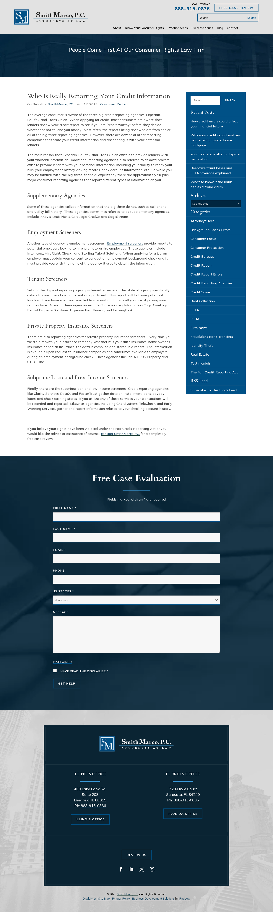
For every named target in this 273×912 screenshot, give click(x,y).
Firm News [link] (199, 328)
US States (63, 591)
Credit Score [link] (200, 292)
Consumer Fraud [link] (203, 239)
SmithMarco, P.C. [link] (61, 104)
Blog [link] (220, 28)
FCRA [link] (195, 319)
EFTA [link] (195, 310)
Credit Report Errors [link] (206, 274)
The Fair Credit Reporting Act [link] (214, 372)
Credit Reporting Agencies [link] (212, 283)
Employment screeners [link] (125, 243)
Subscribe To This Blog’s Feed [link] (214, 390)
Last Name (64, 529)
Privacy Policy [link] (121, 898)
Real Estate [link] (200, 354)
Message (61, 612)
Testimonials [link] (201, 363)
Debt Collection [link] (203, 301)
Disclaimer (62, 662)
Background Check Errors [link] (210, 230)
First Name (65, 508)
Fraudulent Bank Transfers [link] (212, 336)
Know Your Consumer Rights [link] (144, 28)
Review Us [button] (137, 855)
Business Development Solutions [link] (153, 898)
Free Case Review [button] (236, 8)
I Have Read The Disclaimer (83, 671)
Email (59, 550)
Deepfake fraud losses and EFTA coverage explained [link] (211, 170)
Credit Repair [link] (201, 265)
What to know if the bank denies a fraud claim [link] (211, 184)
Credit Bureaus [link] (202, 256)
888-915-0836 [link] (192, 9)
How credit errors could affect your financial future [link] (214, 123)
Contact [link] (232, 28)
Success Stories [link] (202, 28)
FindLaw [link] (184, 898)
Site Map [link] (104, 898)
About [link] (117, 28)
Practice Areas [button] (178, 28)
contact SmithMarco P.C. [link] (120, 434)
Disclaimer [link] (89, 898)
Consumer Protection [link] (117, 104)
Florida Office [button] (182, 814)
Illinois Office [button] (90, 819)
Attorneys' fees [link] (202, 221)
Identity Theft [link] (202, 345)
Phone (59, 570)
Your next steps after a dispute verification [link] (215, 156)
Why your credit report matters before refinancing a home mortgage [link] (216, 140)
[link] (51, 17)
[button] (120, 869)
